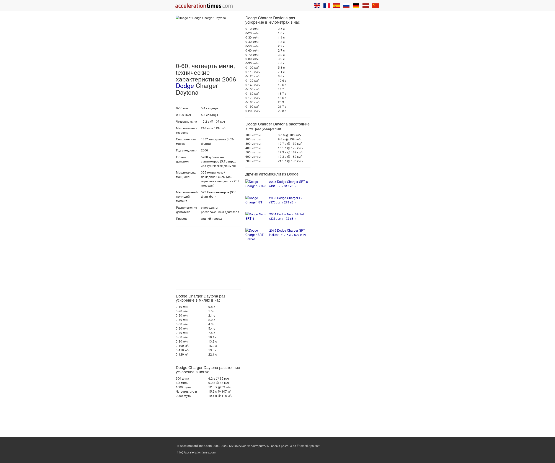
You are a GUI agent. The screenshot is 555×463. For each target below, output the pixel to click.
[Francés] (326, 5)
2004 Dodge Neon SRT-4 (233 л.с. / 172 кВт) (286, 216)
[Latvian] (365, 5)
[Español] (336, 5)
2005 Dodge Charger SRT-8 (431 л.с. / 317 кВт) (288, 183)
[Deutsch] (356, 5)
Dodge (185, 85)
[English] (317, 5)
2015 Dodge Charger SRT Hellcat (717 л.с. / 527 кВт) (287, 232)
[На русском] (346, 5)
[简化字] (375, 5)
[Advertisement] (208, 258)
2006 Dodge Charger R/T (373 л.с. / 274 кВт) (286, 200)
